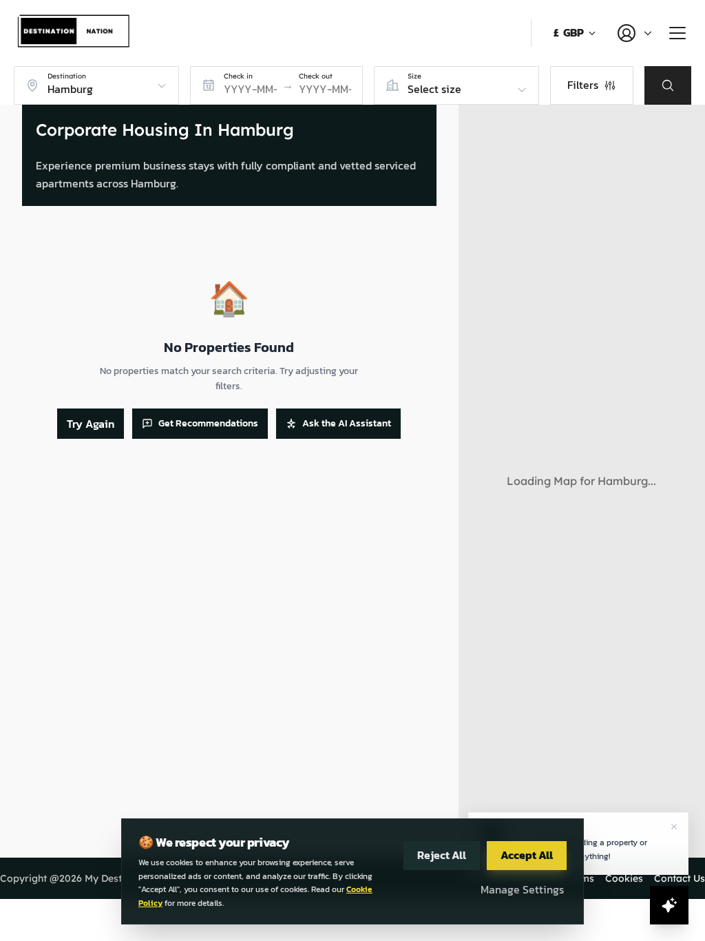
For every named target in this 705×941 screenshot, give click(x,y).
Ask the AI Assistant (346, 423)
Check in (238, 76)
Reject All (441, 855)
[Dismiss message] (674, 827)
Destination (67, 76)
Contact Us (679, 878)
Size (414, 76)
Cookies (624, 878)
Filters (582, 84)
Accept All (527, 855)
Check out (316, 76)
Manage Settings (522, 889)
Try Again (90, 423)
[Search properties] (667, 85)
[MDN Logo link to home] (74, 33)
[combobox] (98, 90)
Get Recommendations (208, 423)
